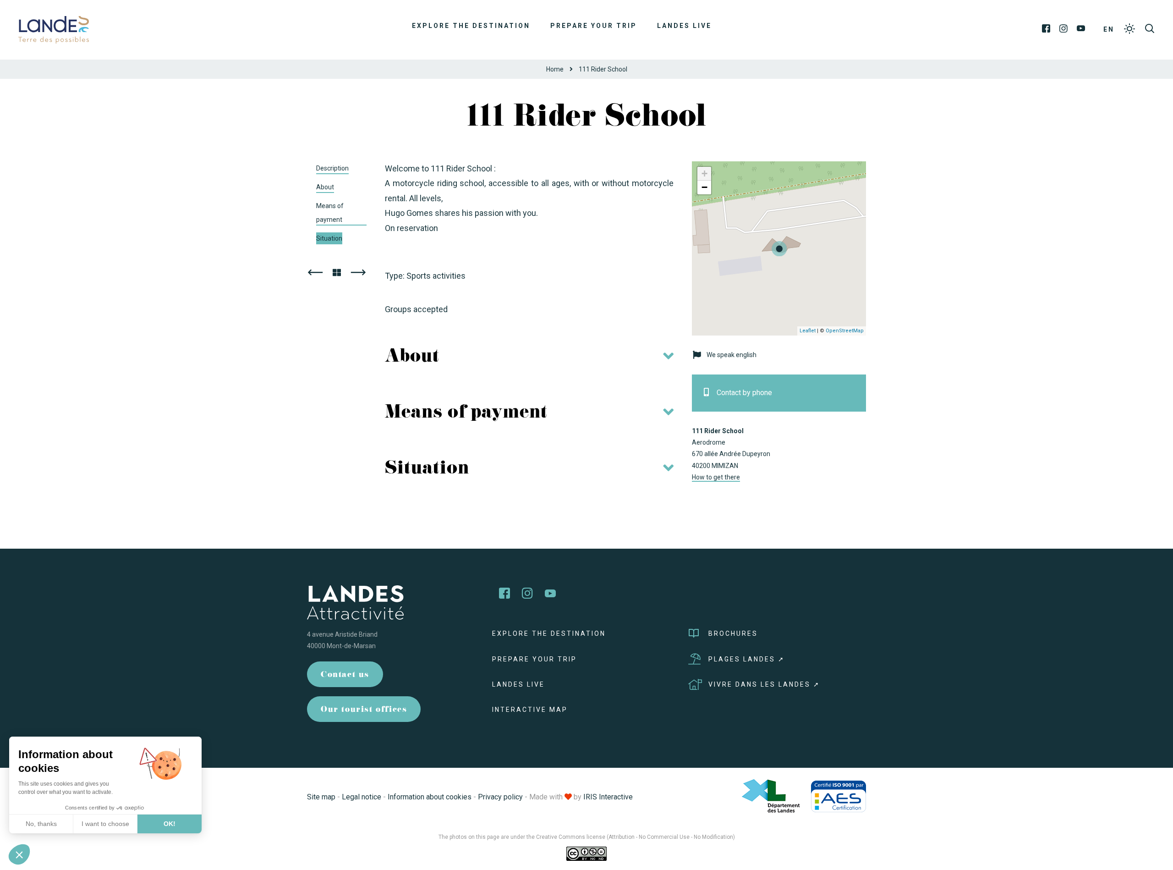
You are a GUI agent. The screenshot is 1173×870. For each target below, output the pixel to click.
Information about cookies (429, 797)
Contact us (345, 675)
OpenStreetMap (845, 331)
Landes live (684, 25)
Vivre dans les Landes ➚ (764, 684)
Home (555, 69)
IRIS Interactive (608, 797)
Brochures (733, 633)
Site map (321, 797)
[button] (19, 854)
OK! (169, 823)
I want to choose (105, 823)
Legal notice (361, 797)
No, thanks (41, 823)
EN (1108, 29)
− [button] (704, 187)
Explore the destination (471, 25)
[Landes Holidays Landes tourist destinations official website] (53, 29)
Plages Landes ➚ (746, 659)
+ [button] (704, 173)
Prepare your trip (593, 25)
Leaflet (808, 331)
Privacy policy (500, 797)
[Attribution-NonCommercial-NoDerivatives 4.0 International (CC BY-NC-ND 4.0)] (586, 853)
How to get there (716, 477)
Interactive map (530, 709)
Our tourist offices (364, 710)
